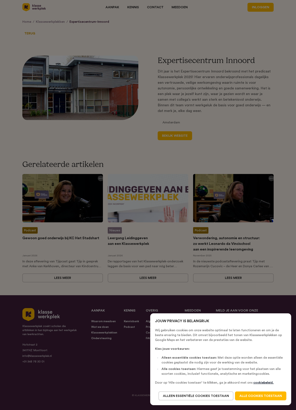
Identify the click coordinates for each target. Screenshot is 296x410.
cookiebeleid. (263, 382)
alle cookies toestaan (260, 396)
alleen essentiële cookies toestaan (196, 396)
